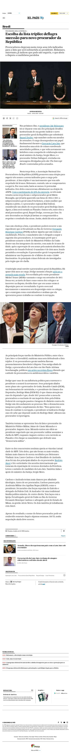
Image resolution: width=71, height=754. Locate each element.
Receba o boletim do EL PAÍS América (18, 531)
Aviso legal (31, 736)
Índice (44, 738)
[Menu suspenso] (3, 17)
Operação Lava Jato (51, 143)
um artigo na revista (40, 370)
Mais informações (10, 584)
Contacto (16, 736)
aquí (43, 584)
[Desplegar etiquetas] (64, 575)
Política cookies (38, 736)
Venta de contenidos (23, 736)
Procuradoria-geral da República (15, 31)
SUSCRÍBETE (54, 13)
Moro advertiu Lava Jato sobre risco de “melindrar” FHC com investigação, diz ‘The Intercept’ (9, 165)
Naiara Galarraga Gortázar (24, 550)
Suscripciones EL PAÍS (22, 738)
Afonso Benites (35, 111)
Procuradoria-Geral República (26, 575)
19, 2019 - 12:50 (37, 113)
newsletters (7, 690)
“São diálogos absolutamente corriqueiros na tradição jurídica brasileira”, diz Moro (9, 143)
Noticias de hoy (50, 738)
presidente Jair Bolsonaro (51, 126)
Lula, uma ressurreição (13, 659)
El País (19, 563)
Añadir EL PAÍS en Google (61, 118)
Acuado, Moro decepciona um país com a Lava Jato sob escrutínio (41, 547)
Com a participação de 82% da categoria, (31, 192)
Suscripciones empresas (34, 738)
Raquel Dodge (26, 137)
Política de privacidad (48, 736)
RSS (41, 738)
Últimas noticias (8, 652)
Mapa (55, 736)
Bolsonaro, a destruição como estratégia (19, 655)
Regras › (63, 535)
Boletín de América (10, 694)
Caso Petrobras (49, 575)
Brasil (6, 26)
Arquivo (40, 690)
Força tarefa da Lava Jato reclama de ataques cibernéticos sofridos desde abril (37, 559)
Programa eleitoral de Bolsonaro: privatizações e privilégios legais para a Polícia (32, 668)
